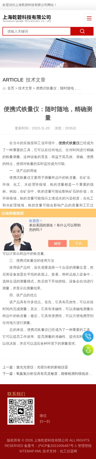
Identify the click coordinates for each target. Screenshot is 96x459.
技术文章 (25, 88)
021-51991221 (88, 336)
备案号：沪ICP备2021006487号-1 (50, 446)
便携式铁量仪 (69, 143)
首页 (10, 88)
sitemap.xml (30, 451)
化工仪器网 (68, 451)
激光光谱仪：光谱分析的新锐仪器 (42, 367)
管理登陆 (85, 446)
